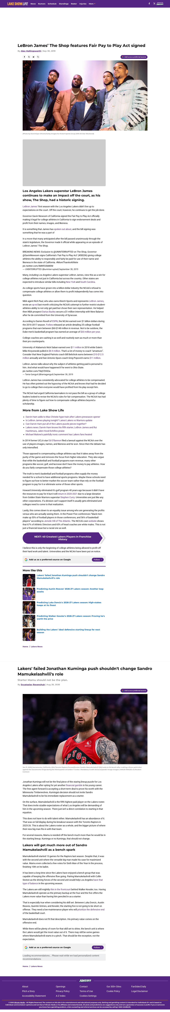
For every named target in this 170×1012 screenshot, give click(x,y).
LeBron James (30, 206)
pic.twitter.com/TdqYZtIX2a (36, 371)
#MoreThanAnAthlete (67, 262)
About (25, 986)
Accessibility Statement (34, 996)
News (33, 4)
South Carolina (87, 282)
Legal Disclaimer (139, 991)
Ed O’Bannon (55, 440)
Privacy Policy (63, 991)
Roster (74, 4)
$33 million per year (90, 331)
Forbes (49, 324)
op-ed (35, 304)
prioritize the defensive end (90, 909)
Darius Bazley (49, 311)
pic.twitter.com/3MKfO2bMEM (38, 266)
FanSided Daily (138, 986)
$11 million (95, 358)
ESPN (55, 321)
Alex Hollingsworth (31, 51)
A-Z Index (60, 996)
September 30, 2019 (68, 269)
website (93, 521)
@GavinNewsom (31, 255)
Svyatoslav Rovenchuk (33, 684)
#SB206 (83, 255)
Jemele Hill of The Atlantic (57, 521)
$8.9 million (54, 351)
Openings (60, 986)
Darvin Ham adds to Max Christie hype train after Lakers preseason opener (63, 416)
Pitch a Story (28, 991)
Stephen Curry (67, 497)
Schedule (52, 4)
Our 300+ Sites (114, 986)
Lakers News (36, 646)
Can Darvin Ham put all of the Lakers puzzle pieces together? (56, 424)
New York (70, 282)
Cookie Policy (113, 991)
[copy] (38, 57)
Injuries (82, 4)
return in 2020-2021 (67, 493)
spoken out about (62, 229)
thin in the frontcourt (60, 889)
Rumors (41, 4)
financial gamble (74, 785)
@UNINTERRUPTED (63, 251)
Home (25, 646)
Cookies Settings (88, 996)
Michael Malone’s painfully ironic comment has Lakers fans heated (59, 434)
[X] (154, 4)
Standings (63, 4)
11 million (77, 347)
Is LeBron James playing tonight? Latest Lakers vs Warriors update (59, 420)
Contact (84, 986)
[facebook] (149, 4)
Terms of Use (86, 991)
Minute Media (19, 1002)
